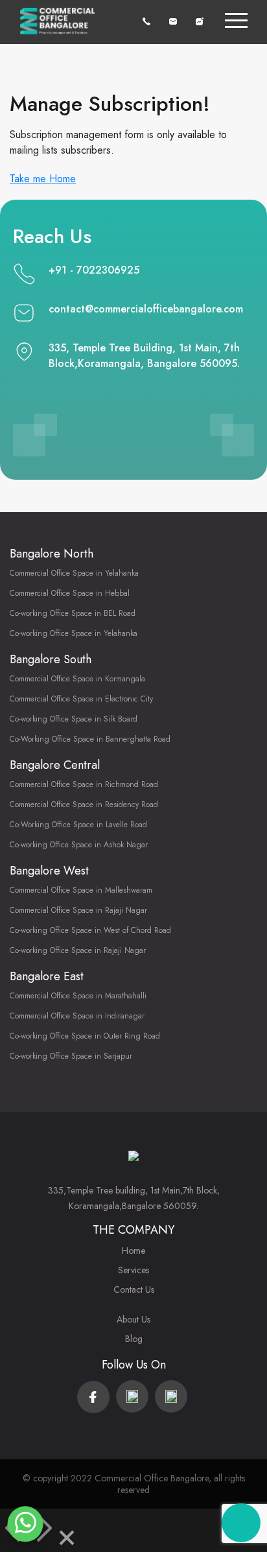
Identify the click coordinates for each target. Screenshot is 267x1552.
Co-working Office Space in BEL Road (72, 613)
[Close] (66, 1540)
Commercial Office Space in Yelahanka (74, 573)
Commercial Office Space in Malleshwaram (81, 890)
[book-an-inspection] (199, 20)
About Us (133, 1319)
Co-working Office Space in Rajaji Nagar (78, 950)
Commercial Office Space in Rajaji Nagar (78, 910)
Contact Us (133, 1289)
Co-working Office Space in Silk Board (73, 719)
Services (133, 1270)
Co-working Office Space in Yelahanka (73, 633)
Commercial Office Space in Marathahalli (78, 996)
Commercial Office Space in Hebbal (70, 593)
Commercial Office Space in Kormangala (77, 679)
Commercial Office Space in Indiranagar (77, 1016)
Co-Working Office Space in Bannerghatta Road (90, 739)
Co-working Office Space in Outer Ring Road (85, 1036)
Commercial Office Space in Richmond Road (84, 784)
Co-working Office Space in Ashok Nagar (79, 845)
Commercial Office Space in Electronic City (81, 699)
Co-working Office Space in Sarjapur (71, 1056)
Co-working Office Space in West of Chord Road (90, 930)
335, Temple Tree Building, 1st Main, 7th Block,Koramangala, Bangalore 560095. (144, 355)
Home (133, 1250)
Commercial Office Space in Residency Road (84, 804)
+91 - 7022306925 (94, 270)
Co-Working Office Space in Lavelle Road (78, 824)
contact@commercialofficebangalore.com (146, 308)
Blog (134, 1338)
